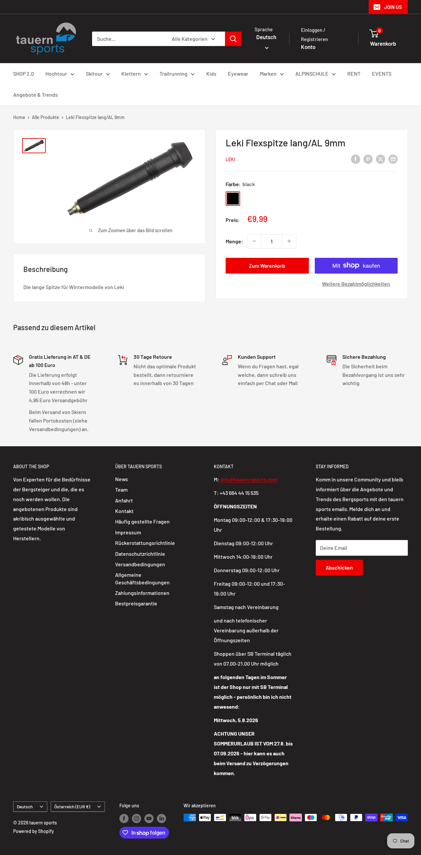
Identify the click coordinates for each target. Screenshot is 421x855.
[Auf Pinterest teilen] (368, 159)
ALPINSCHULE (312, 73)
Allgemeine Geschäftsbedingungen (142, 578)
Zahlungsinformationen (142, 593)
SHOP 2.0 (23, 73)
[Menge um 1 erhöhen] (289, 241)
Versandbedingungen (140, 564)
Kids (211, 73)
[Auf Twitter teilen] (380, 159)
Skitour (94, 73)
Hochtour (56, 73)
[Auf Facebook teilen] (355, 159)
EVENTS (381, 73)
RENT (353, 73)
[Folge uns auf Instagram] (136, 818)
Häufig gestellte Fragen (142, 521)
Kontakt (124, 511)
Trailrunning (173, 73)
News (121, 479)
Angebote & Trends (35, 94)
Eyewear (238, 73)
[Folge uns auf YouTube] (149, 818)
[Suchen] (233, 39)
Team (121, 489)
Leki (230, 159)
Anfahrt (124, 500)
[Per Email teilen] (393, 159)
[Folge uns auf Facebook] (124, 818)
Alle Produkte (45, 117)
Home (19, 117)
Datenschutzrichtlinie (140, 553)
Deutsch (25, 806)
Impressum (128, 532)
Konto (308, 46)
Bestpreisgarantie (136, 603)
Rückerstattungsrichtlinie (145, 543)
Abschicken (339, 567)
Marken (268, 73)
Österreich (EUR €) (72, 806)
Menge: (234, 241)
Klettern (131, 73)
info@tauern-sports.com (248, 479)
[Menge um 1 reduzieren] (254, 241)
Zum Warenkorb (267, 265)
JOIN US (393, 7)
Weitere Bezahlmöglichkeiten (356, 283)
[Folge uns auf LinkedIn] (161, 818)
